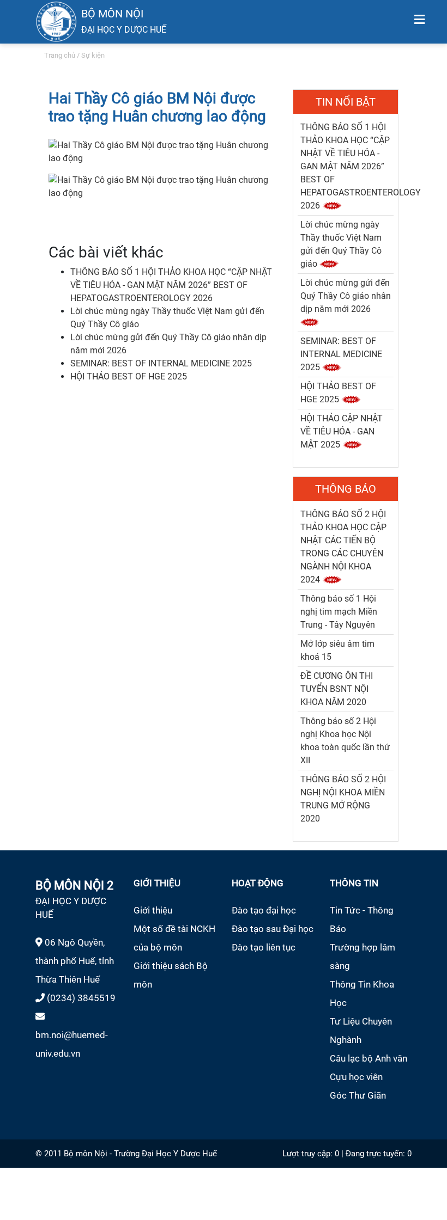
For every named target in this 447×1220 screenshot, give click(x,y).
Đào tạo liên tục (263, 947)
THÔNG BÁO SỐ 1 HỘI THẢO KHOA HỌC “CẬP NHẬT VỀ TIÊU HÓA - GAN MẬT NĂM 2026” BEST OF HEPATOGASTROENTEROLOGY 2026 (171, 285)
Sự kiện (93, 55)
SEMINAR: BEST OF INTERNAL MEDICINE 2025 (161, 363)
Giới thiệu (153, 910)
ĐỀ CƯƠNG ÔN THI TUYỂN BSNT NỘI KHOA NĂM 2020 (336, 689)
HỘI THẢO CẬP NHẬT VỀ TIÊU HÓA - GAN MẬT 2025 (341, 431)
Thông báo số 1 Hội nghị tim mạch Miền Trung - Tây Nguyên (338, 611)
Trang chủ (59, 55)
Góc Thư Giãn (358, 1095)
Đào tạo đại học (264, 910)
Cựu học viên (356, 1076)
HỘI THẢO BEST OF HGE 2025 (128, 376)
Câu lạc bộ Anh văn (368, 1058)
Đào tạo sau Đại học (272, 928)
